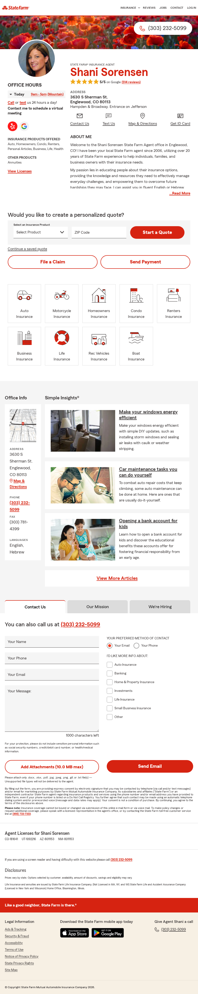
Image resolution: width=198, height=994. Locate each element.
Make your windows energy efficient (148, 415)
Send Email (150, 766)
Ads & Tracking (15, 929)
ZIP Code (82, 232)
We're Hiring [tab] (160, 607)
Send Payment (145, 262)
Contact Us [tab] (35, 607)
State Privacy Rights (19, 963)
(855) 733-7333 (22, 813)
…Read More (179, 193)
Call (11, 103)
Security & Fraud (17, 936)
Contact (176, 7)
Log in (191, 7)
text (23, 103)
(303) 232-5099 (20, 506)
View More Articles (117, 578)
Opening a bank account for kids (148, 523)
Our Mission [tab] (97, 607)
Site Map (11, 970)
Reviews (149, 7)
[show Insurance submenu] (138, 7)
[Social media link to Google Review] (24, 126)
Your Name (17, 642)
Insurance (128, 7)
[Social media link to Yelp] (12, 126)
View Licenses (20, 171)
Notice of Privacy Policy (21, 956)
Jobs (163, 7)
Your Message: (19, 691)
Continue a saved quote (27, 249)
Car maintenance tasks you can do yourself (148, 472)
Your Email (16, 675)
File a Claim (52, 262)
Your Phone (17, 658)
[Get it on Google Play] (108, 933)
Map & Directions (18, 484)
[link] (15, 8)
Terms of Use (14, 949)
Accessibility (14, 943)
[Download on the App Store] (74, 933)
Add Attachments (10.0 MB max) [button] (52, 767)
